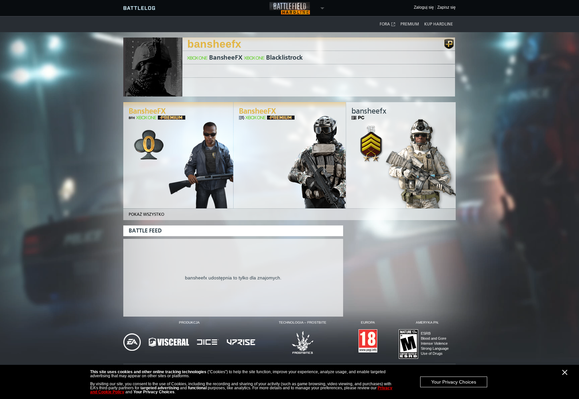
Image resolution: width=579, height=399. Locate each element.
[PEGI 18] (368, 341)
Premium (409, 24)
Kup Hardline (438, 24)
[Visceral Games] (169, 342)
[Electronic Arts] (132, 342)
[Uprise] (241, 342)
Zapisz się (446, 7)
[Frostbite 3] (302, 343)
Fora (385, 24)
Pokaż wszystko (146, 214)
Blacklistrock (284, 57)
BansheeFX (226, 57)
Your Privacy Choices (453, 382)
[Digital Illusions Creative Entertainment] (208, 342)
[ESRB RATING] (408, 344)
